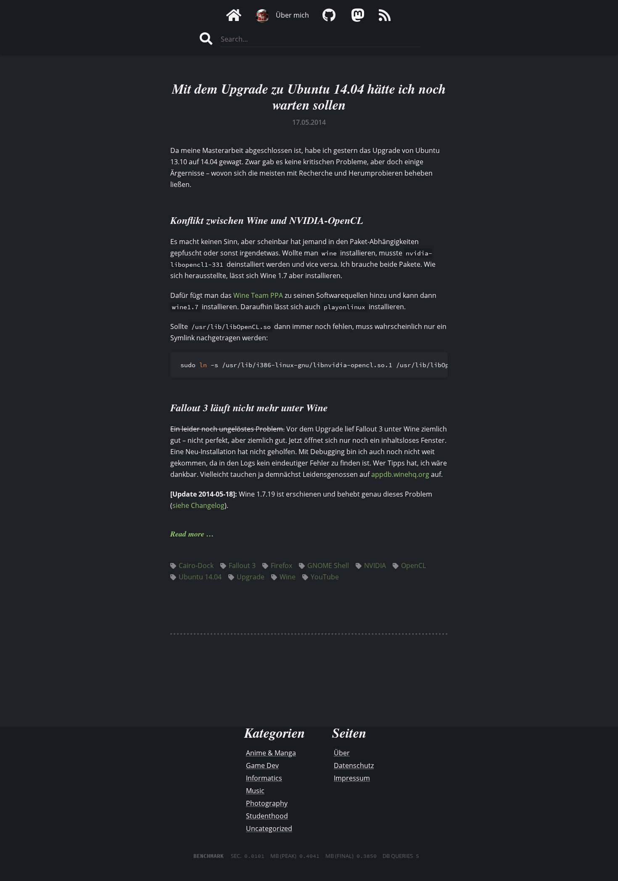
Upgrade (250, 576)
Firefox (281, 565)
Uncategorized (269, 828)
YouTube (325, 576)
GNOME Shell (328, 565)
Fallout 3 (242, 565)
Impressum (352, 778)
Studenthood (267, 816)
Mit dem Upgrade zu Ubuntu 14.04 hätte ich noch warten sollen (309, 96)
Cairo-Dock (196, 565)
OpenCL (413, 565)
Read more (187, 534)
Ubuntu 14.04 (200, 576)
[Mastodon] (356, 15)
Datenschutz (354, 765)
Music (255, 790)
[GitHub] (329, 15)
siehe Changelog (198, 505)
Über (342, 752)
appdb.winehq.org (400, 474)
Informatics (264, 778)
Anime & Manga (271, 752)
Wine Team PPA (258, 295)
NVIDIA (375, 565)
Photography (267, 803)
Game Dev (262, 765)
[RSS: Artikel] (384, 15)
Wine (288, 576)
